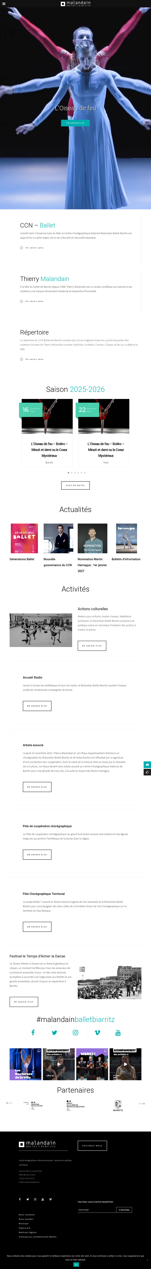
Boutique (23, 1223)
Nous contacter (27, 1214)
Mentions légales (28, 1232)
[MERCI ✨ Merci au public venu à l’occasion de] (92, 1064)
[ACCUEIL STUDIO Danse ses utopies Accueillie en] (125, 1064)
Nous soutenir (26, 1219)
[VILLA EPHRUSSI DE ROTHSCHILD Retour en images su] (25, 1064)
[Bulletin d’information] (126, 538)
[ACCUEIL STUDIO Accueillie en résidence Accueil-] (59, 1064)
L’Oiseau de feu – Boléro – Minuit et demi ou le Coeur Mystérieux (49, 450)
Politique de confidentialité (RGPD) (38, 1237)
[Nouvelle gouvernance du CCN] (58, 538)
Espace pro (25, 1228)
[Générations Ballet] (24, 538)
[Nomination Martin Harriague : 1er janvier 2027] (92, 538)
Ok (76, 1264)
